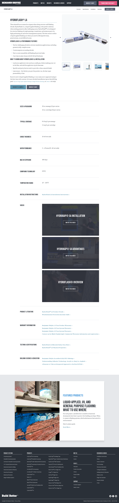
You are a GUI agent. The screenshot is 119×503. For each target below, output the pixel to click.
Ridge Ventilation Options (9, 477)
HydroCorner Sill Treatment (54, 461)
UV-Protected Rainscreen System (10, 464)
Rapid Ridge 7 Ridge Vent (53, 480)
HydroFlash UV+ (31, 474)
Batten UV (29, 477)
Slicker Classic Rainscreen (32, 479)
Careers (75, 459)
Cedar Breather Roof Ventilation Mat (56, 467)
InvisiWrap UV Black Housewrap (34, 472)
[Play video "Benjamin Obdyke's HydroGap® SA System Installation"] (70, 220)
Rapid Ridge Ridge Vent (53, 477)
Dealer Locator (76, 487)
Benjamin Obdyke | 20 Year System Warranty (56, 328)
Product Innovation (78, 469)
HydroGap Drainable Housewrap (34, 459)
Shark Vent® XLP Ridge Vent (54, 469)
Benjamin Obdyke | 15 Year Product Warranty (56, 325)
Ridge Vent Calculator (101, 477)
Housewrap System (8, 456)
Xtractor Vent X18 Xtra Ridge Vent (55, 485)
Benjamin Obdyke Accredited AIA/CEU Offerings (58, 358)
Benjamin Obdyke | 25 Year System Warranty (56, 331)
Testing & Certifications (101, 469)
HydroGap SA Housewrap (32, 456)
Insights (49, 3)
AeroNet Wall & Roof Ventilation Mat (35, 485)
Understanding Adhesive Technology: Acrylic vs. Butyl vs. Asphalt (63, 361)
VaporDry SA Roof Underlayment (55, 464)
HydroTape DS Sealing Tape (54, 456)
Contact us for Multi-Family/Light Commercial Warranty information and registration (70, 334)
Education (76, 466)
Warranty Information (101, 467)
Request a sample (110, 9)
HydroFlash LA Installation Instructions (55, 194)
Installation (93, 9)
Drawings (100, 9)
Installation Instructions (102, 456)
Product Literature (100, 461)
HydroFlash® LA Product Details (52, 311)
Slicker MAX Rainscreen (32, 482)
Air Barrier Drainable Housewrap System (12, 461)
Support (69, 3)
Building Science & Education (103, 472)
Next (109, 38)
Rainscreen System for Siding (10, 467)
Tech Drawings (100, 464)
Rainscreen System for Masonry (10, 469)
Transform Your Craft (108, 3)
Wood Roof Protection (8, 472)
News (75, 477)
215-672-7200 (114, 501)
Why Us (42, 3)
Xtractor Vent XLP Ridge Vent (54, 488)
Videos (98, 459)
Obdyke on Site (100, 474)
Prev (61, 38)
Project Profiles (76, 474)
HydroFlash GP (30, 490)
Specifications (86, 9)
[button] (66, 66)
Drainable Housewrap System (10, 459)
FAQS (98, 482)
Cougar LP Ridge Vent (53, 472)
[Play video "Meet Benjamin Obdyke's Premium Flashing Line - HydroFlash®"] (70, 286)
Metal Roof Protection (8, 474)
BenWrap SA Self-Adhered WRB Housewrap (36, 461)
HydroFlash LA (30, 487)
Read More (66, 427)
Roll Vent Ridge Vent (53, 474)
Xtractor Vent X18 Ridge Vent (54, 482)
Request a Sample (100, 480)
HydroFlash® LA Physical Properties (54, 347)
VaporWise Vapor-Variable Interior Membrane (58, 459)
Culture (75, 471)
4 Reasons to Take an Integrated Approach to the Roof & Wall (62, 364)
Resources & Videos (59, 3)
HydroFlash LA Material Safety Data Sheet (56, 344)
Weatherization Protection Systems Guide (55, 314)
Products (35, 3)
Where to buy (90, 3)
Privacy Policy (17, 501)
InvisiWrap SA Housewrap (32, 469)
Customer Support (77, 484)
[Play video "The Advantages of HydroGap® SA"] (70, 253)
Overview (79, 9)
